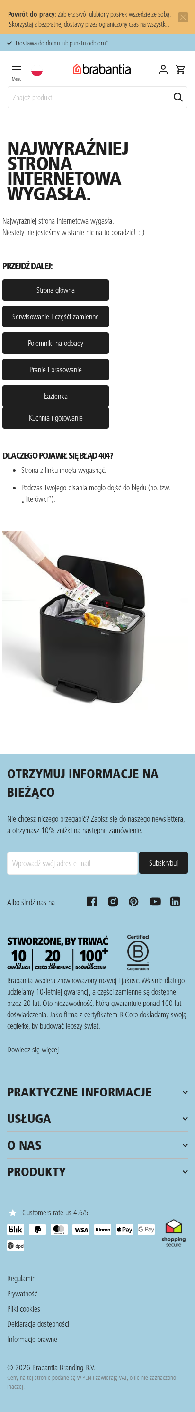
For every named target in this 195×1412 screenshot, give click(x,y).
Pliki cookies (23, 1308)
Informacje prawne (32, 1339)
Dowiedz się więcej (33, 1049)
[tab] (16, 71)
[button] (37, 70)
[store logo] (102, 69)
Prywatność (22, 1293)
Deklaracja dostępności (38, 1324)
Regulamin (21, 1278)
